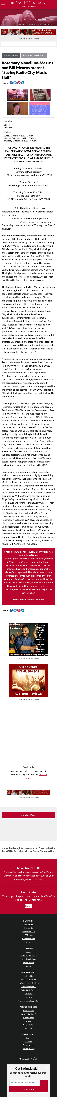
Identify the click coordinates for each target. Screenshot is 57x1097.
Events (28, 952)
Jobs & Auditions (29, 959)
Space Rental (28, 962)
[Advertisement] (28, 733)
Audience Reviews (28, 979)
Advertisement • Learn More (28, 38)
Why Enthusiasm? (28, 1014)
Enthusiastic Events (28, 990)
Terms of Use (28, 1045)
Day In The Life (28, 931)
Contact (28, 1041)
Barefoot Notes (28, 938)
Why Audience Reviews (29, 983)
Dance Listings (11, 55)
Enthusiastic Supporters (29, 1001)
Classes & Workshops (28, 955)
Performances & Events (33, 55)
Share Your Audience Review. (28, 599)
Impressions (29, 924)
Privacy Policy (28, 1048)
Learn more (37, 880)
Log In (28, 1038)
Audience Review (13, 579)
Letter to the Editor (28, 986)
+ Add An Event (28, 815)
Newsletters (29, 1025)
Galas (28, 966)
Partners (28, 1028)
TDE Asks (28, 935)
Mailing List (28, 976)
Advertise (28, 994)
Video (28, 942)
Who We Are (28, 1010)
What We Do (28, 1018)
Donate (28, 906)
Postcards (28, 928)
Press (28, 1021)
